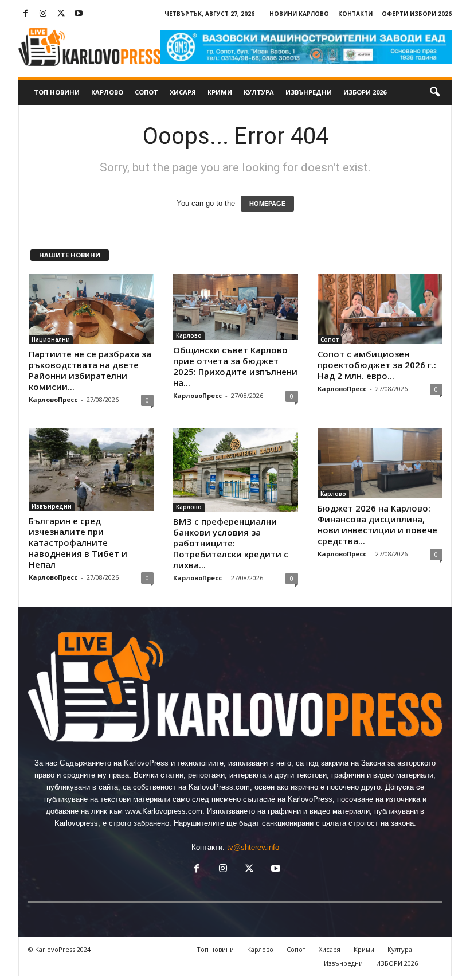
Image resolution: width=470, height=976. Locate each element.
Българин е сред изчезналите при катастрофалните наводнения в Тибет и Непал (78, 542)
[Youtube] (78, 14)
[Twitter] (61, 14)
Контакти (355, 14)
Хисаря (183, 92)
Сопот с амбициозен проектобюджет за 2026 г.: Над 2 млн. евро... (377, 364)
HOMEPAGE (267, 203)
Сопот (146, 92)
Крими (219, 92)
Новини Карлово (299, 14)
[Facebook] (25, 14)
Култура (259, 92)
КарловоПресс (53, 399)
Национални (51, 339)
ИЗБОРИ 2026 (364, 92)
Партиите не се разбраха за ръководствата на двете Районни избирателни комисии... (90, 370)
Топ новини (57, 92)
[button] (434, 92)
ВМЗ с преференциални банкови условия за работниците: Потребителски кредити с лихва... (230, 543)
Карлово (107, 92)
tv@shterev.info (253, 847)
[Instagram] (43, 14)
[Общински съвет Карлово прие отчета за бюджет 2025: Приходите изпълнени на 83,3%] (235, 307)
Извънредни (308, 92)
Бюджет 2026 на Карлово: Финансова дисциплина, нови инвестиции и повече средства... (377, 524)
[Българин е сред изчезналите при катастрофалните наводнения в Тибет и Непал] (91, 470)
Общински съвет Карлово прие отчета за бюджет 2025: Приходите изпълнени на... (235, 366)
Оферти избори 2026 (417, 14)
